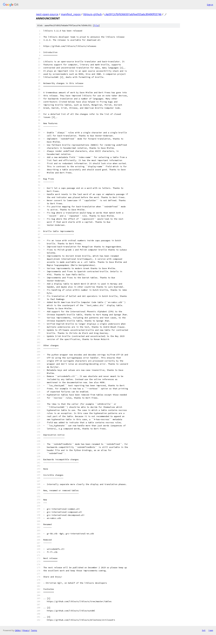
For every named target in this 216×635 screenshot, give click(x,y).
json (210, 630)
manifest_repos (71, 14)
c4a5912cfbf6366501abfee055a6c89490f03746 (132, 14)
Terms (34, 630)
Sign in (210, 4)
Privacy (25, 630)
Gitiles (18, 630)
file (96, 25)
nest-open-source (47, 14)
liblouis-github (92, 14)
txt (203, 630)
